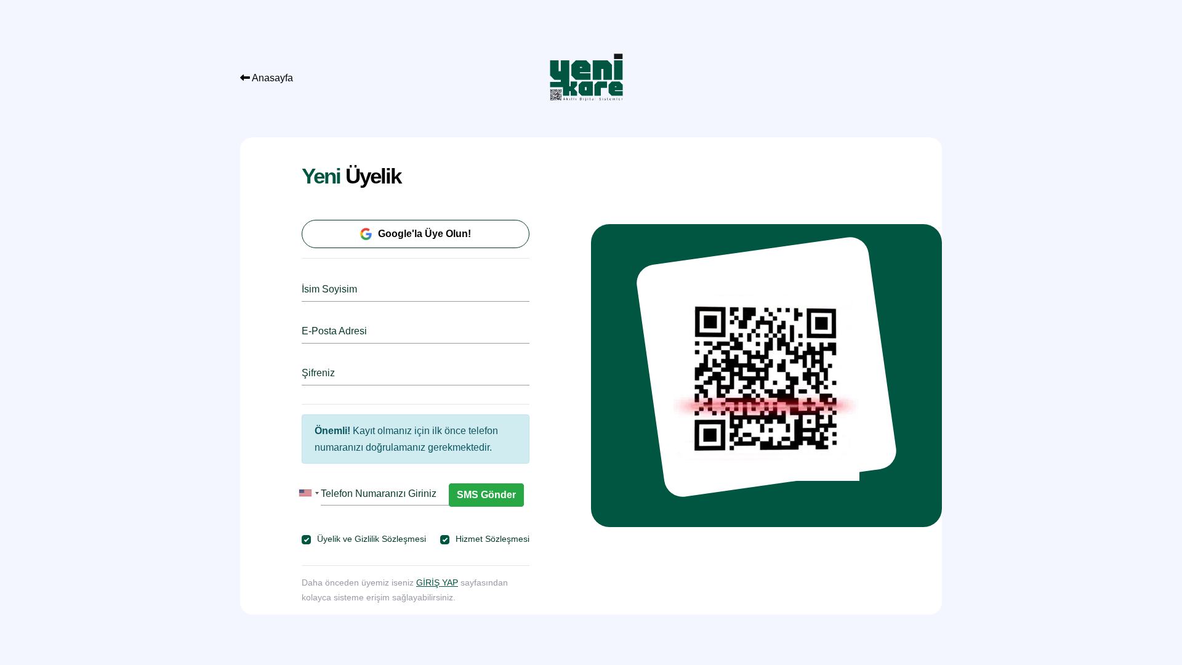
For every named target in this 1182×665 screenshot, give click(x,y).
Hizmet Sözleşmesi (492, 539)
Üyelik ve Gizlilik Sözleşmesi (371, 539)
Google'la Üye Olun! (424, 233)
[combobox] (308, 493)
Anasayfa (271, 78)
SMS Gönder (486, 495)
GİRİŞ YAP (437, 582)
